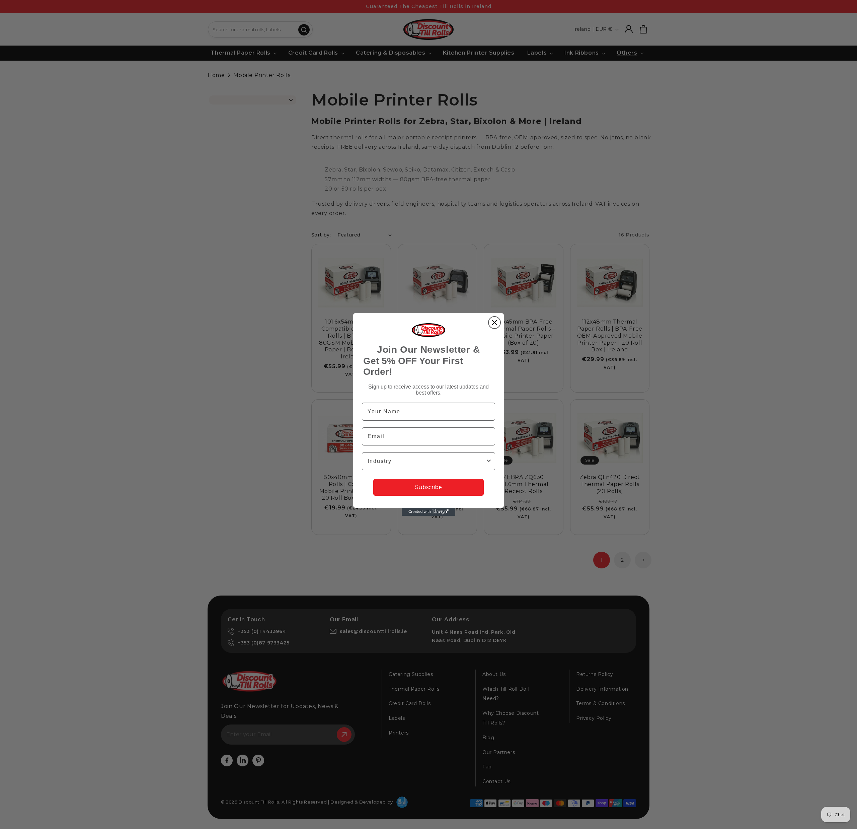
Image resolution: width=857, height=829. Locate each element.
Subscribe (428, 487)
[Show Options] (488, 461)
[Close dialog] (494, 323)
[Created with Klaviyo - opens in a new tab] (428, 512)
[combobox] (426, 461)
